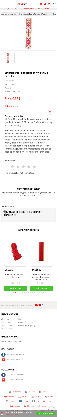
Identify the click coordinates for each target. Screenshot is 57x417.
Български (16, 392)
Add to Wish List (13, 92)
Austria (24, 396)
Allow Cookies (46, 413)
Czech (50, 396)
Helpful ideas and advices (11, 341)
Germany (11, 396)
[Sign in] (45, 4)
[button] (13, 292)
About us (5, 319)
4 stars (29, 166)
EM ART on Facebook (15, 354)
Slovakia (16, 406)
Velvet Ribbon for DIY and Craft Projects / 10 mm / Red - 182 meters (42, 277)
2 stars (18, 166)
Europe (25, 401)
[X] (2, 412)
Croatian (37, 396)
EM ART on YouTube (15, 359)
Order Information (25, 322)
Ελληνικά (31, 392)
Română (45, 392)
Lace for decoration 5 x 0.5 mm (15, 275)
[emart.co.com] (17, 4)
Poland (48, 401)
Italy (37, 401)
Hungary (12, 401)
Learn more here (12, 414)
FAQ (20, 319)
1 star (12, 166)
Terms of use (6, 325)
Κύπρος (44, 406)
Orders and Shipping (26, 325)
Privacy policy (6, 322)
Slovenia (30, 406)
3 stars (23, 166)
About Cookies (7, 328)
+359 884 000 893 (43, 9)
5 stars (34, 166)
